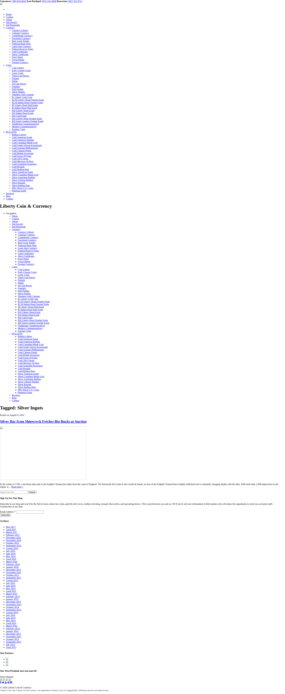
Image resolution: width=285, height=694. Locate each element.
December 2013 (13, 634)
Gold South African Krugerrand (27, 145)
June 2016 (11, 553)
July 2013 (10, 644)
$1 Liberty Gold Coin (22, 97)
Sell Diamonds (13, 25)
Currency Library (20, 30)
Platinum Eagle (19, 191)
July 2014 (10, 615)
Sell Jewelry (11, 22)
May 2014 (11, 620)
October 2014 (12, 607)
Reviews (10, 193)
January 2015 (12, 599)
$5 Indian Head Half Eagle (24, 108)
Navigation (11, 213)
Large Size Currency (21, 46)
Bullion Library (19, 134)
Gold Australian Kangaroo (24, 164)
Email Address (7, 512)
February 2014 (13, 628)
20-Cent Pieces (19, 84)
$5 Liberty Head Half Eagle (25, 105)
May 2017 (11, 527)
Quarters (16, 86)
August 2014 (12, 612)
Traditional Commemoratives (25, 124)
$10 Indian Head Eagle (23, 113)
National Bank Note (21, 43)
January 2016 (12, 567)
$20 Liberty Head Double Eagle (27, 118)
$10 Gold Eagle (19, 116)
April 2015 (11, 591)
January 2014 (12, 631)
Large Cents (17, 73)
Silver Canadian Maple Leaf (25, 175)
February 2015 (13, 596)
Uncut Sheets (18, 60)
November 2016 (13, 540)
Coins (8, 65)
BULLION (11, 132)
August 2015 (12, 580)
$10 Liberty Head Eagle (23, 110)
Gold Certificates (20, 52)
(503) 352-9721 (75, 1)
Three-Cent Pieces (20, 76)
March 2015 (11, 594)
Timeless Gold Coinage (23, 94)
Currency (10, 27)
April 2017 (11, 529)
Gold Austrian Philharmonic (25, 148)
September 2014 (13, 610)
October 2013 (12, 639)
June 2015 (11, 586)
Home (9, 14)
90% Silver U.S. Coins (22, 188)
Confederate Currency (22, 35)
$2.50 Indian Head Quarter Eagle (27, 102)
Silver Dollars (18, 92)
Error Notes (17, 57)
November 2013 (13, 636)
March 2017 (11, 532)
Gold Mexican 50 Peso (22, 161)
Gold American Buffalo (23, 140)
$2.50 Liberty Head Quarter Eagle (28, 100)
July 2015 (10, 583)
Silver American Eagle (22, 172)
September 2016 (13, 545)
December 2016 (13, 537)
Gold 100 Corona (20, 158)
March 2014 (11, 626)
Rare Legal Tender (20, 41)
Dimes (15, 81)
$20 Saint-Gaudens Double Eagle (27, 121)
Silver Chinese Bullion (22, 180)
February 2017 (13, 535)
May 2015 (11, 588)
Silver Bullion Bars (21, 185)
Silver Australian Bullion (23, 177)
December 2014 (13, 602)
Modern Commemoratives (24, 126)
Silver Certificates (20, 54)
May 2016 (11, 556)
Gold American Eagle (22, 137)
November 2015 (13, 572)
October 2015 (12, 575)
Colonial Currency (20, 33)
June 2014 (11, 618)
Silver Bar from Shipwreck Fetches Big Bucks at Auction (43, 421)
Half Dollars (17, 89)
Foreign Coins (18, 129)
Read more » (17, 487)
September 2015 (13, 578)
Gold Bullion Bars (20, 169)
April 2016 (11, 559)
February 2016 (13, 564)
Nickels (15, 78)
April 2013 (11, 647)
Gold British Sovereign (23, 153)
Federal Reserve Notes (22, 49)
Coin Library (18, 68)
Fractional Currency (21, 38)
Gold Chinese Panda (21, 150)
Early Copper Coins (21, 70)
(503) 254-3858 (48, 1)
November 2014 (13, 604)
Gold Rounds (18, 166)
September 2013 (13, 642)
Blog (8, 196)
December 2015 (13, 569)
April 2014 (11, 623)
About (9, 19)
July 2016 (10, 551)
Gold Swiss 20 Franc (22, 156)
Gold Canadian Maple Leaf (25, 142)
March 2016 (11, 561)
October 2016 (12, 543)
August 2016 (12, 548)
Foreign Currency (20, 62)
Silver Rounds (18, 183)
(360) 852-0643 (19, 1)
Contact (9, 17)
